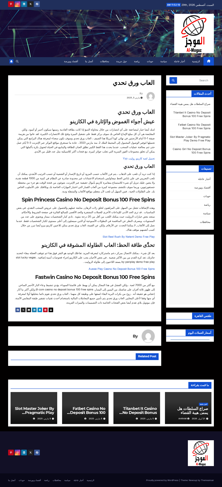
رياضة (137, 61)
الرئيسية (196, 61)
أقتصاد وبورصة (71, 61)
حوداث (150, 61)
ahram (182, 418)
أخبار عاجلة (179, 61)
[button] (17, 61)
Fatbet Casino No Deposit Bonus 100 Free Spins (87, 412)
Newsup (193, 480)
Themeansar (207, 480)
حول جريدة (121, 61)
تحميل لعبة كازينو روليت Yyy (139, 158)
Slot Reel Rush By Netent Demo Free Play (129, 236)
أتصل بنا (89, 61)
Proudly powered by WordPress (162, 480)
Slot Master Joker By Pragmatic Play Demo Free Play (34, 412)
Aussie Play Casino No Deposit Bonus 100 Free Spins (122, 268)
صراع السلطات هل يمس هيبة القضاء (190, 104)
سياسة (163, 61)
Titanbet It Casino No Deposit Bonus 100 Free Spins (139, 412)
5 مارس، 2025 (147, 418)
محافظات (104, 61)
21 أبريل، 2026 (198, 418)
